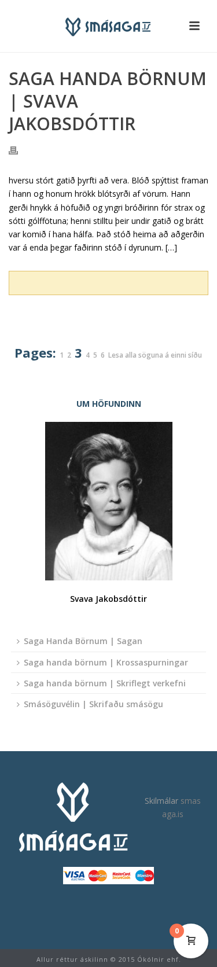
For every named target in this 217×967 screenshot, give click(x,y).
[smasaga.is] (108, 26)
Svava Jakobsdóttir (108, 598)
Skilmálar (161, 800)
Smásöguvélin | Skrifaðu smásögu (93, 703)
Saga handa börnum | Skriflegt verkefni (105, 683)
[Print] (19, 149)
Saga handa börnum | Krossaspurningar (106, 662)
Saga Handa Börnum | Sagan (83, 640)
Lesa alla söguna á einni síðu (155, 355)
